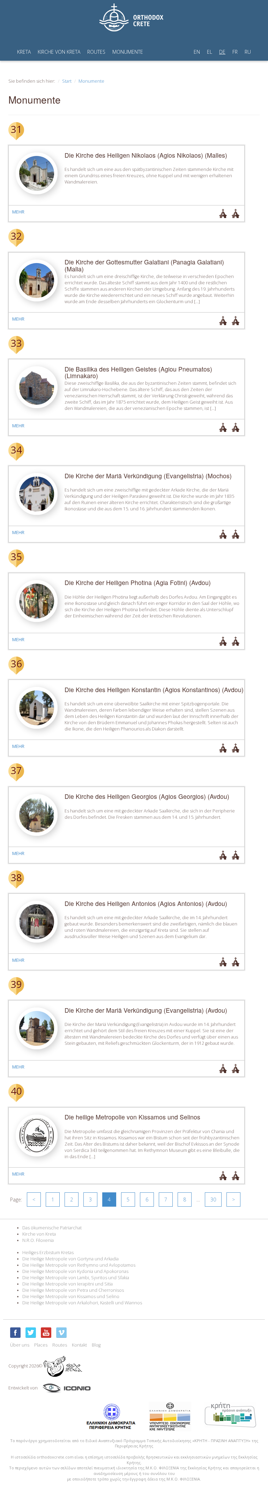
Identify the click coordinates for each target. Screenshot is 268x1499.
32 (16, 235)
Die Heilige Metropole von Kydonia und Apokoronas (75, 1271)
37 (16, 770)
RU (248, 51)
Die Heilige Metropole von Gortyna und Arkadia (70, 1259)
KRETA (24, 51)
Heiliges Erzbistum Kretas (48, 1253)
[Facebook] (15, 1332)
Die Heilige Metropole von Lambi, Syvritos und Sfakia (75, 1278)
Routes (59, 1345)
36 (16, 663)
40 (16, 1090)
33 (16, 343)
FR (235, 51)
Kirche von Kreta (39, 1234)
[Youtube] (46, 1332)
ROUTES (96, 51)
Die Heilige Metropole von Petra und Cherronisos (73, 1290)
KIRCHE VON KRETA (59, 51)
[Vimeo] (61, 1332)
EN (197, 51)
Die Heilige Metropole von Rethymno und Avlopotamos (78, 1265)
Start (67, 81)
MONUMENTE (127, 51)
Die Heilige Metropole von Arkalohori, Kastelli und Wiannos (82, 1303)
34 (16, 449)
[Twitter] (30, 1332)
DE (222, 51)
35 (16, 556)
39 (16, 984)
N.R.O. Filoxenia (38, 1240)
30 (213, 1199)
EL (209, 51)
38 (16, 877)
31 (16, 129)
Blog (96, 1345)
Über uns (19, 1345)
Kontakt (79, 1345)
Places (40, 1345)
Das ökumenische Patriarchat (52, 1228)
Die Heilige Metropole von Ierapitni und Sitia (67, 1284)
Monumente (91, 81)
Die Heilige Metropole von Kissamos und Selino (70, 1296)
